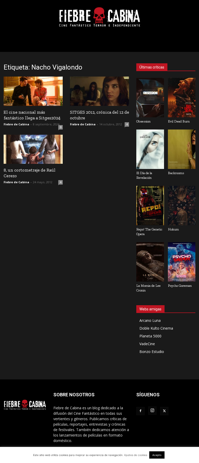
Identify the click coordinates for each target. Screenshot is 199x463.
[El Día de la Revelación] (150, 149)
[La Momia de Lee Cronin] (150, 262)
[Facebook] (140, 411)
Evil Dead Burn (179, 121)
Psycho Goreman (180, 286)
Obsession (143, 121)
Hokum (173, 229)
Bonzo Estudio (151, 351)
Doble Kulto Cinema (156, 328)
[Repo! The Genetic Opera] (150, 205)
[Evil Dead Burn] (182, 97)
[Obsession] (150, 97)
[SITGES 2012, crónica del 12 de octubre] (99, 91)
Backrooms (176, 173)
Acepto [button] (156, 455)
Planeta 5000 (150, 335)
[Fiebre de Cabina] (99, 17)
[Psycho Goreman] (182, 262)
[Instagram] (152, 410)
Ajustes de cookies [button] (135, 455)
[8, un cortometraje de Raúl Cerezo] (33, 149)
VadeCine (147, 343)
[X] (164, 411)
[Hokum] (182, 205)
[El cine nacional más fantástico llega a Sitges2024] (33, 91)
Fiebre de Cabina (16, 124)
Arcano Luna (150, 320)
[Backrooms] (182, 149)
